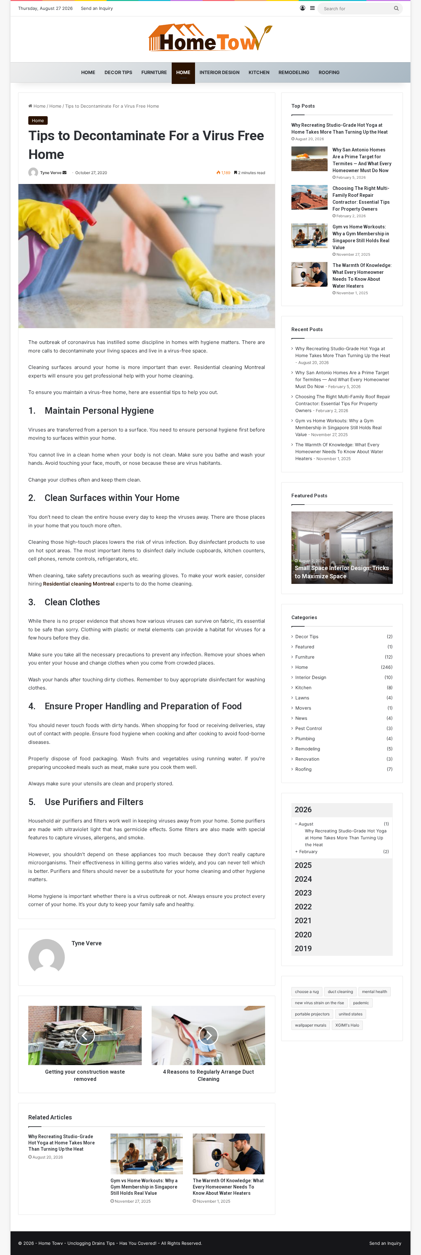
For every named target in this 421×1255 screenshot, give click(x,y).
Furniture (154, 72)
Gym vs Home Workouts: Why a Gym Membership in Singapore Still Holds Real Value (144, 1187)
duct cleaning (340, 991)
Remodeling (294, 72)
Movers (303, 708)
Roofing (329, 72)
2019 (303, 948)
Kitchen (259, 72)
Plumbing (305, 738)
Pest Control (308, 728)
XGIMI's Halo (347, 1025)
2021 (303, 920)
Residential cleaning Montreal (78, 584)
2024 (303, 879)
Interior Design (219, 72)
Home (88, 72)
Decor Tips (118, 72)
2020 (303, 934)
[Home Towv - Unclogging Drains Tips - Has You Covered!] (210, 39)
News (301, 718)
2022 (303, 906)
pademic (361, 1002)
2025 (303, 865)
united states (350, 1013)
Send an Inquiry (97, 8)
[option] (342, 547)
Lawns (302, 697)
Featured (304, 646)
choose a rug (307, 991)
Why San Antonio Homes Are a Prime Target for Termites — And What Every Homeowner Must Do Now (342, 379)
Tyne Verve (51, 172)
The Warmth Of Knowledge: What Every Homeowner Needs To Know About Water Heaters (228, 1187)
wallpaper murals (310, 1025)
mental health (374, 991)
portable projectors (312, 1013)
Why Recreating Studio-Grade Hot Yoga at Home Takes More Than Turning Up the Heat (61, 1143)
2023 (303, 893)
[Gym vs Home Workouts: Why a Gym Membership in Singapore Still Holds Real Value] (147, 1154)
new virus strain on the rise (319, 1002)
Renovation (307, 759)
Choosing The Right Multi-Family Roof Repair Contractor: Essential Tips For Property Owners (342, 403)
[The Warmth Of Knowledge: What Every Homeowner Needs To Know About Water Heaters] (229, 1154)
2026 (303, 809)
